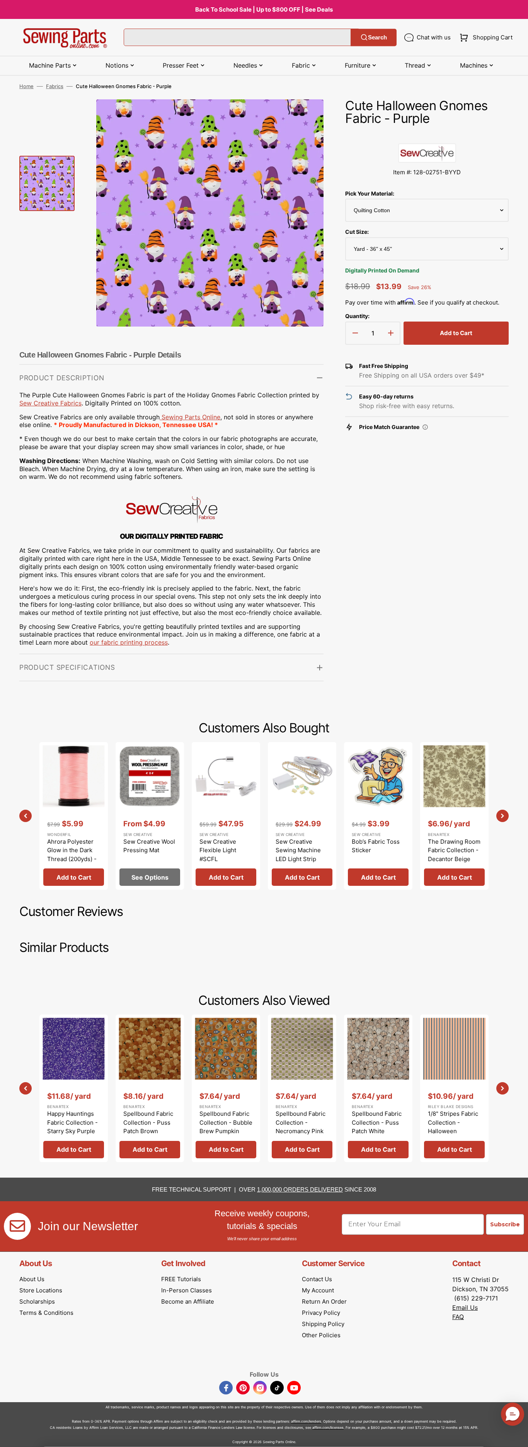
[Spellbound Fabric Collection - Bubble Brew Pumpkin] (226, 1088)
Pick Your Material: (369, 193)
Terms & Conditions (46, 1312)
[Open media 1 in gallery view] (306, 116)
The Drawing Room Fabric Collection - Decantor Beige (454, 850)
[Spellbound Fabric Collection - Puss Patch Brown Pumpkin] (150, 1088)
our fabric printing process (129, 642)
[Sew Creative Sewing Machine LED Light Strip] (302, 816)
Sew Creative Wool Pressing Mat (149, 846)
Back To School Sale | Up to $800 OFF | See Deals (264, 9)
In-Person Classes (186, 1290)
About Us (31, 1279)
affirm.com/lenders (306, 1421)
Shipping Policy (323, 1324)
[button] (484, 37)
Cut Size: (357, 231)
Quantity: (357, 316)
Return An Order (324, 1301)
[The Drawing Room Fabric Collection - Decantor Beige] (454, 816)
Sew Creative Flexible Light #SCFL (217, 850)
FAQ (458, 1317)
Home (26, 86)
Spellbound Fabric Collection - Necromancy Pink (300, 1122)
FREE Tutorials (181, 1279)
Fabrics (54, 86)
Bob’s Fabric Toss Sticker (376, 846)
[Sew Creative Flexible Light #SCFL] (226, 816)
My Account (318, 1290)
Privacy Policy (321, 1312)
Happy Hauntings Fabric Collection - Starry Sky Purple (72, 1122)
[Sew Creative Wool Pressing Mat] (150, 816)
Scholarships (37, 1301)
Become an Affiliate (187, 1301)
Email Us (465, 1307)
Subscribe (505, 1224)
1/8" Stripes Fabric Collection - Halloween (453, 1122)
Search (377, 37)
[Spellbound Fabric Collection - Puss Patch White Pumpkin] (378, 1088)
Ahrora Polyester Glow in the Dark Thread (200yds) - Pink (72, 855)
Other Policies (321, 1335)
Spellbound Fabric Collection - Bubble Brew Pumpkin (225, 1122)
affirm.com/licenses (328, 1427)
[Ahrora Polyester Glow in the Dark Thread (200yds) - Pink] (73, 816)
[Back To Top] (516, 1435)
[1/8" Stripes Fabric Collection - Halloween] (454, 1088)
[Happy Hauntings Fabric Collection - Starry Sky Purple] (73, 1088)
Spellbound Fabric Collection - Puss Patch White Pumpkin (377, 1127)
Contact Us (317, 1279)
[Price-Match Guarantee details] (425, 427)
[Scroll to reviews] (427, 135)
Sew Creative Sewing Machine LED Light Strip (298, 850)
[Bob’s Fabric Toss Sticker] (378, 816)
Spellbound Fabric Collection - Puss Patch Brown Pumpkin (148, 1127)
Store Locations (40, 1290)
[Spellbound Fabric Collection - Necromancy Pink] (302, 1088)
